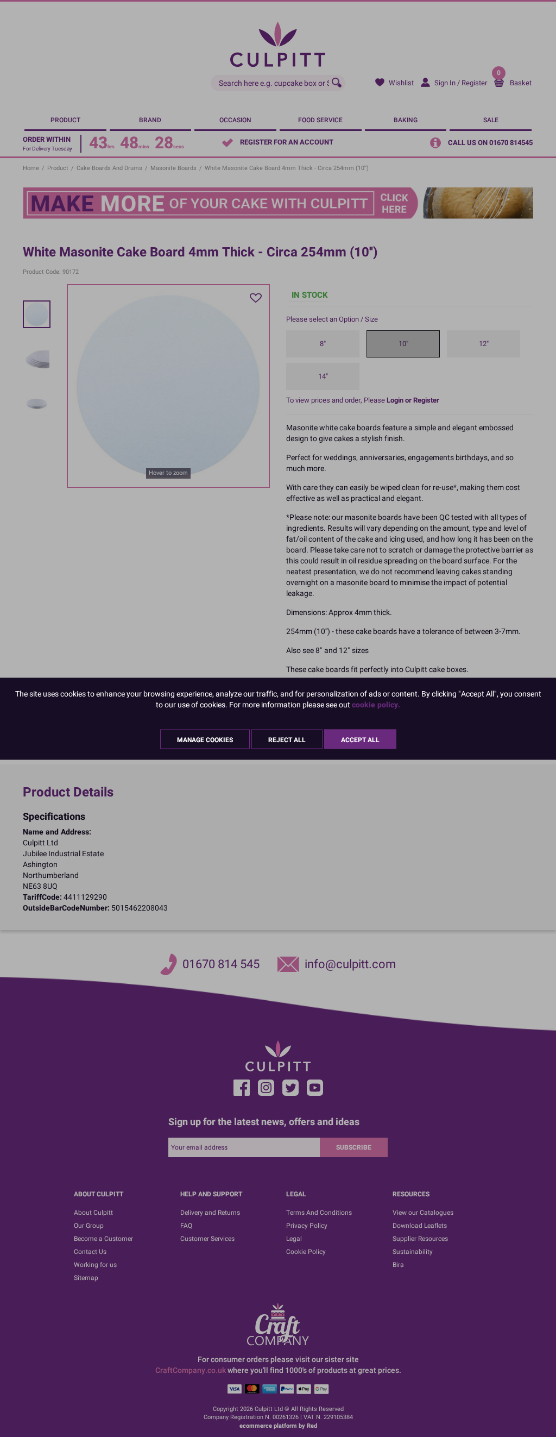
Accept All (360, 739)
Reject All (287, 739)
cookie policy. (376, 704)
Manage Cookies (205, 739)
